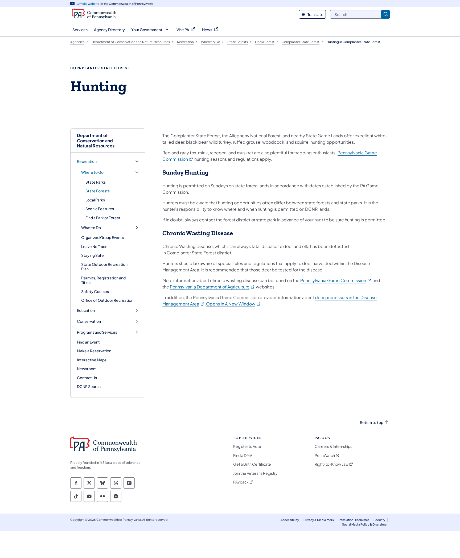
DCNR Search (89, 386)
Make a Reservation (94, 350)
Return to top (371, 422)
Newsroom (87, 368)
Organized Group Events (102, 237)
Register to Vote (247, 446)
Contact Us (87, 377)
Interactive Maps (91, 359)
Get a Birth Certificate (252, 464)
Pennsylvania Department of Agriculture (212, 287)
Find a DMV (242, 455)
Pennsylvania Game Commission (336, 280)
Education (86, 310)
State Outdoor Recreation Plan (104, 266)
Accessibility (290, 520)
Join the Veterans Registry (255, 473)
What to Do (91, 227)
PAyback (241, 482)
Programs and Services (97, 332)
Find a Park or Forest (102, 217)
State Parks (95, 182)
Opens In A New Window (233, 304)
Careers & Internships (333, 446)
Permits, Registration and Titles (103, 280)
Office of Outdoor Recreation (107, 300)
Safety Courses (95, 291)
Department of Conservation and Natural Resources (95, 140)
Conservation (89, 321)
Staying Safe (92, 255)
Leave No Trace (94, 246)
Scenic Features (99, 208)
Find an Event (88, 342)
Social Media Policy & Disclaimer (365, 524)
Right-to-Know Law (331, 464)
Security (379, 520)
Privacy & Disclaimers (318, 520)
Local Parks (95, 199)
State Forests (97, 190)
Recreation (87, 161)
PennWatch (325, 455)
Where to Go (92, 172)
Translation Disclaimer (353, 520)
